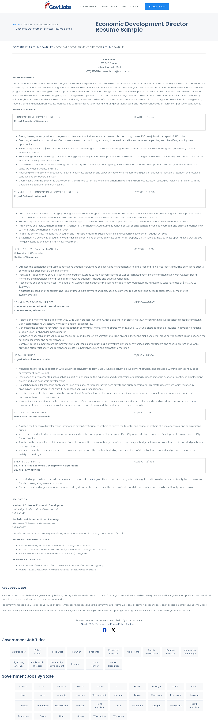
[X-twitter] (113, 630)
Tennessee (23, 716)
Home (16, 24)
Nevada (24, 705)
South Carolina (194, 706)
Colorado (80, 686)
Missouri (194, 695)
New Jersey (43, 705)
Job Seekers (87, 6)
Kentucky (61, 695)
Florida (137, 686)
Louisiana (80, 695)
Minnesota (156, 695)
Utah (61, 716)
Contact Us (131, 624)
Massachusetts (99, 695)
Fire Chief (76, 652)
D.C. (118, 686)
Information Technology (190, 652)
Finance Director (170, 652)
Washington (99, 716)
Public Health (132, 652)
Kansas (42, 695)
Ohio (118, 705)
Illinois (176, 686)
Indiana (194, 686)
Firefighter (94, 652)
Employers (108, 6)
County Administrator (152, 652)
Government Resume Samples (41, 24)
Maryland (118, 695)
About (84, 624)
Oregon (156, 705)
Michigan (137, 695)
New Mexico (61, 705)
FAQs (91, 624)
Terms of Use (102, 624)
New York (80, 705)
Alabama (23, 686)
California (99, 686)
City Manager (19, 652)
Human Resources (113, 664)
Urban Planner (95, 664)
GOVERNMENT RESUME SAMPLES (32, 47)
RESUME (108, 47)
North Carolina (99, 706)
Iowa (23, 695)
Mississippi (175, 695)
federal (192, 401)
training (93, 479)
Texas (42, 716)
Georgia (156, 686)
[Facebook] (105, 630)
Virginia (80, 716)
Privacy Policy (117, 624)
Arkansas (61, 686)
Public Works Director (37, 664)
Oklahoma (137, 705)
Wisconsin (118, 716)
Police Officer (37, 652)
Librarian (75, 664)
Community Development (56, 664)
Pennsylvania (175, 705)
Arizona (42, 686)
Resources (129, 6)
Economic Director (113, 652)
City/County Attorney (19, 664)
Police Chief (57, 652)
